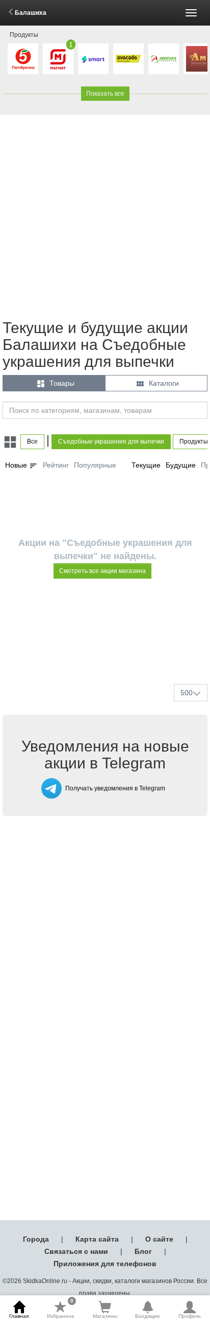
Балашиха (30, 12)
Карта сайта (97, 1239)
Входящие (147, 1316)
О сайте (159, 1239)
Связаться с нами (76, 1251)
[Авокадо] (128, 58)
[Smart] (93, 58)
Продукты (24, 34)
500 (186, 693)
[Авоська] (163, 58)
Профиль (189, 1316)
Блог (143, 1251)
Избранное (60, 1309)
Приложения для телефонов (105, 1264)
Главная (19, 1316)
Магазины (105, 1316)
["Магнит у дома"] (58, 58)
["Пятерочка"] (23, 58)
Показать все (105, 93)
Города (36, 1239)
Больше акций (107, 652)
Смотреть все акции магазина (102, 571)
